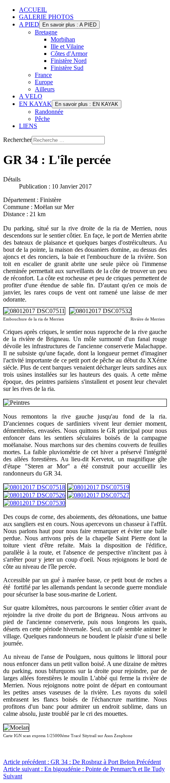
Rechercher (17, 139)
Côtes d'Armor (69, 53)
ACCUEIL (33, 9)
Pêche (42, 118)
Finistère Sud (67, 67)
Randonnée (49, 111)
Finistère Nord (69, 60)
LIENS (28, 126)
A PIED (29, 24)
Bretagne (46, 32)
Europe (44, 82)
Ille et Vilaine (67, 46)
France (43, 75)
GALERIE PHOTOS (46, 16)
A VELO (30, 96)
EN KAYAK (35, 103)
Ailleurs (45, 89)
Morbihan (63, 39)
